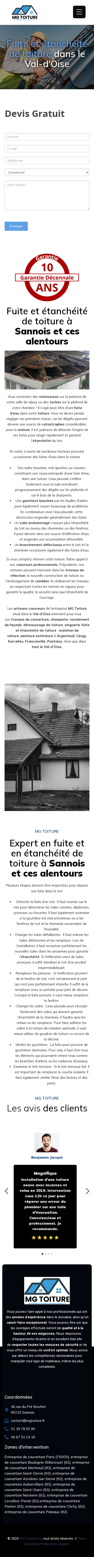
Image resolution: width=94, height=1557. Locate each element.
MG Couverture (30, 1538)
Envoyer (16, 226)
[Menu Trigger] (79, 12)
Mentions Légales (57, 1544)
